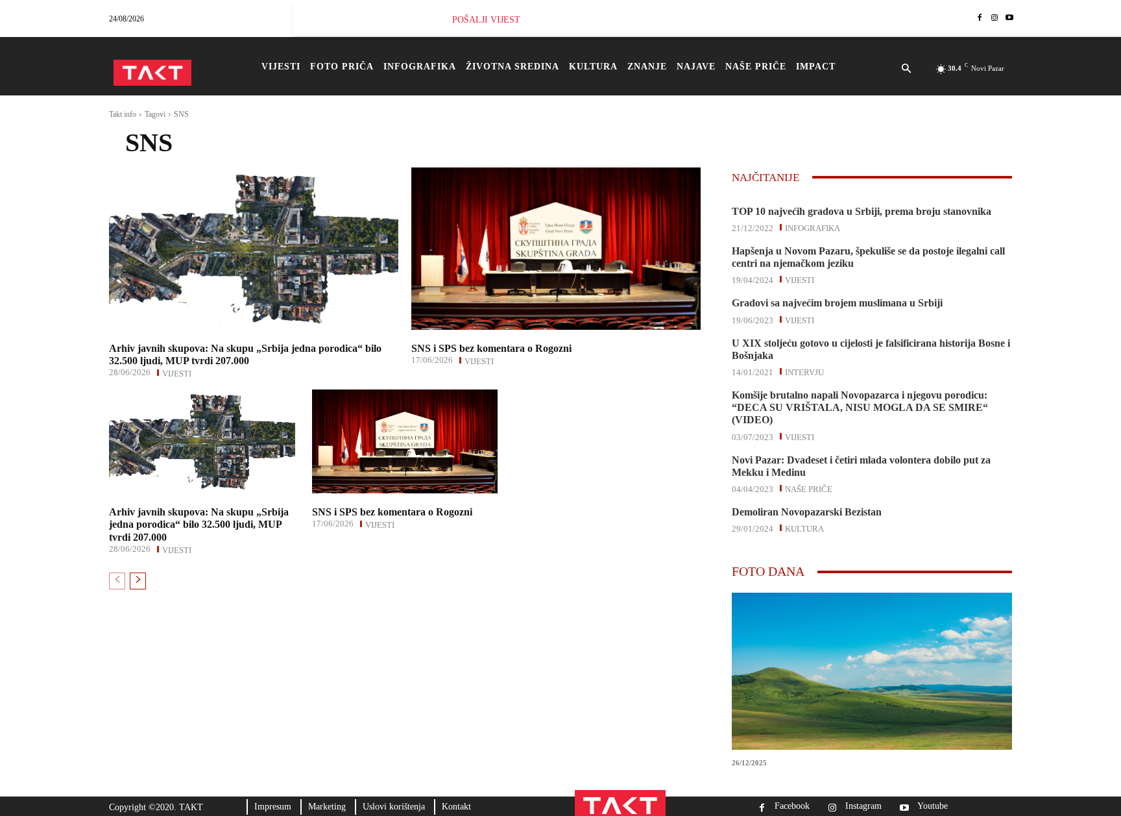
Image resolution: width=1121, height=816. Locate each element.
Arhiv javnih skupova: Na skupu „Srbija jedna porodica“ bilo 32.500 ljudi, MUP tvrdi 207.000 (199, 524)
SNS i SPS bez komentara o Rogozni (491, 348)
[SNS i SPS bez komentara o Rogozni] (556, 248)
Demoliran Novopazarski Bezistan (807, 511)
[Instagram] (994, 18)
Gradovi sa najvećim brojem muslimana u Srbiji (837, 302)
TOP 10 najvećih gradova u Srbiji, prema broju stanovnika (861, 211)
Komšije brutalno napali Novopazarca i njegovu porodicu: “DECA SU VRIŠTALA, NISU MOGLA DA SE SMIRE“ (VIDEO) (860, 407)
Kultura (804, 528)
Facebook (792, 806)
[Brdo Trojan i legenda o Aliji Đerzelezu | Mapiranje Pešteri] (872, 671)
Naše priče (808, 488)
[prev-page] (117, 581)
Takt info (122, 114)
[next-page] (138, 581)
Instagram (863, 806)
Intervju (804, 371)
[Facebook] (979, 18)
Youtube (932, 806)
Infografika (812, 227)
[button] (906, 69)
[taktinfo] (152, 73)
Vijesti (176, 372)
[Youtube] (1009, 18)
